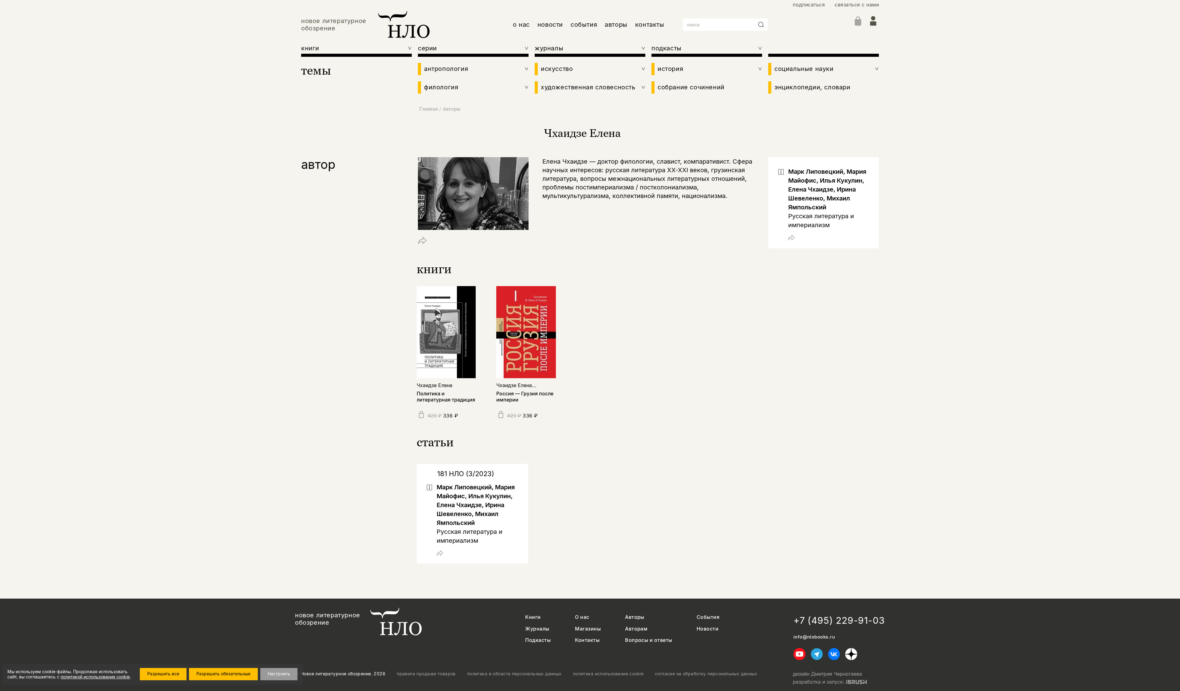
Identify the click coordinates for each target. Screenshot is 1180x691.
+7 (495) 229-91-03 (839, 620)
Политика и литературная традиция (446, 396)
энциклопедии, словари (812, 87)
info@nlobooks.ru (814, 637)
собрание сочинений (691, 87)
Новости (707, 629)
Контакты (587, 640)
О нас (582, 617)
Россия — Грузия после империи (524, 396)
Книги (533, 617)
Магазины (588, 629)
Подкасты (538, 640)
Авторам (636, 629)
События (708, 617)
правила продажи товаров (426, 673)
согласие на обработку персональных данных (706, 673)
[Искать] (761, 25)
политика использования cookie (608, 673)
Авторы (451, 108)
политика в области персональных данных (514, 673)
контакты (649, 24)
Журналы (537, 629)
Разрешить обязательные (223, 673)
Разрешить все (163, 673)
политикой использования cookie (95, 676)
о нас (521, 24)
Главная (428, 108)
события (584, 24)
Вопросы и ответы (648, 640)
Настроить (279, 673)
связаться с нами (857, 5)
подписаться (809, 5)
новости (550, 24)
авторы (616, 24)
